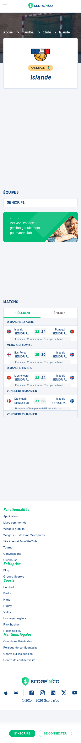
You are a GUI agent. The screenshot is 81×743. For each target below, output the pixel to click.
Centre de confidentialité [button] (19, 660)
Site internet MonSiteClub (20, 541)
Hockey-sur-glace (14, 618)
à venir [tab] (59, 313)
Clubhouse (10, 560)
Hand (6, 599)
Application (10, 516)
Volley (7, 612)
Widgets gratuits (14, 528)
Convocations (12, 553)
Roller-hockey (12, 630)
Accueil (8, 32)
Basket (7, 593)
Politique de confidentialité (20, 647)
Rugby (7, 605)
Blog (6, 570)
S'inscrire (22, 733)
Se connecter (55, 733)
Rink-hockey (11, 624)
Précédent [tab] (22, 313)
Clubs (47, 32)
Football (8, 587)
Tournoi (8, 547)
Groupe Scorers (13, 576)
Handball (28, 32)
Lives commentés (14, 522)
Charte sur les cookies (18, 653)
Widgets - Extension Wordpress (24, 535)
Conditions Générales (17, 641)
